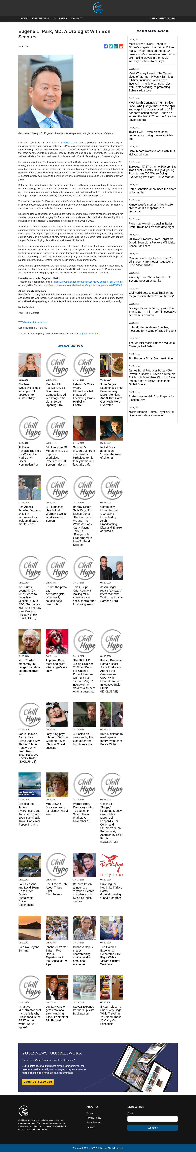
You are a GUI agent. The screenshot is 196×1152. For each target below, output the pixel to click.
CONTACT (77, 18)
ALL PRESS (60, 18)
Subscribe (152, 1128)
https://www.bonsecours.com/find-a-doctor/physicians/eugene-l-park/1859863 (83, 285)
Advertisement (94, 1122)
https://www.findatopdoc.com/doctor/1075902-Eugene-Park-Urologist (88, 282)
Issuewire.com (68, 142)
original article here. (90, 333)
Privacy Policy (94, 1118)
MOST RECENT (40, 18)
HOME (24, 18)
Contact (90, 1127)
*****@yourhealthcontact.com (33, 322)
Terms (90, 1113)
